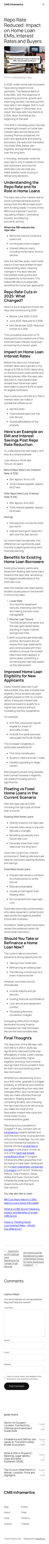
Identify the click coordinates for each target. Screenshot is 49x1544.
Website (7, 1364)
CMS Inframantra (13, 4)
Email (7, 1352)
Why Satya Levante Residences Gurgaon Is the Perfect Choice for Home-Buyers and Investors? (33, 1258)
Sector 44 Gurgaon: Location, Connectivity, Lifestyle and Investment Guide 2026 (18, 1426)
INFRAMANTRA (19, 77)
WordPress (40, 1538)
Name (7, 1340)
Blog (30, 77)
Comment (9, 1307)
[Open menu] (43, 4)
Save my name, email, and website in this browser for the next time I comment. (24, 1377)
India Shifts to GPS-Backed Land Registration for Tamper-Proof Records (11, 1259)
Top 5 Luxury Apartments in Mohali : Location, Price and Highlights (19, 1472)
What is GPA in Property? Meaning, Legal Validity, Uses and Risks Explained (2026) (18, 1457)
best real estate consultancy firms (19, 1154)
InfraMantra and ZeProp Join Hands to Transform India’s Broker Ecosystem (20, 1442)
